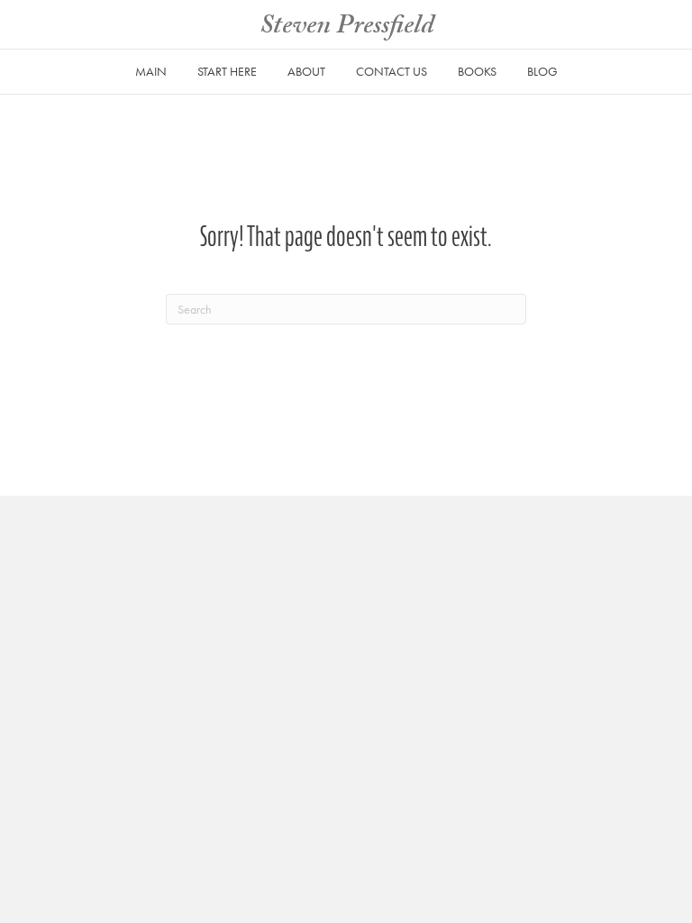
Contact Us (391, 71)
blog (542, 71)
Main (151, 71)
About (306, 71)
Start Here (227, 71)
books (477, 71)
